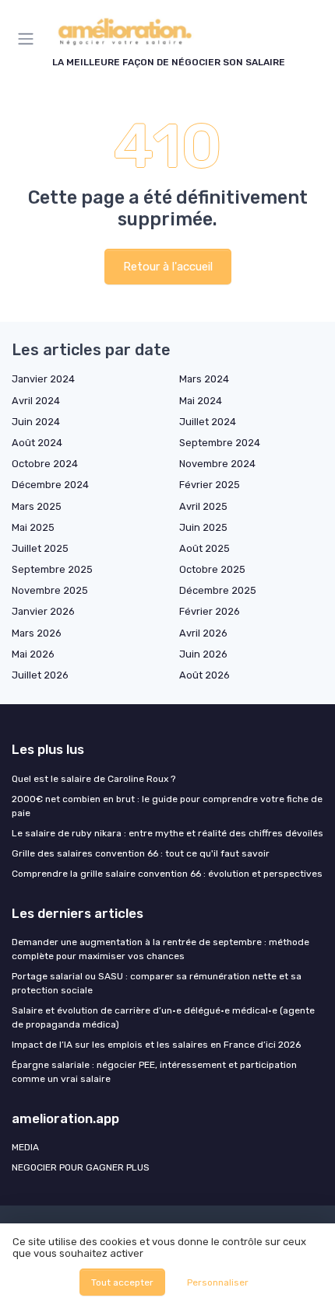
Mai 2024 (200, 401)
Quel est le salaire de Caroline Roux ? (93, 778)
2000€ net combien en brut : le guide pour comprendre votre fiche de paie (167, 806)
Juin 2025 (203, 527)
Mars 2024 (204, 379)
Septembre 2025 (52, 569)
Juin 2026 (203, 654)
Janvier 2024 (43, 379)
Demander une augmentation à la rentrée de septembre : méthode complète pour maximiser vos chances (160, 949)
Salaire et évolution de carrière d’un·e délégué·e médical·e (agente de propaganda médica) (163, 1017)
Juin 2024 (36, 421)
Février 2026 (209, 611)
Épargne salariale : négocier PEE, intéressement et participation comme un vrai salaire (154, 1071)
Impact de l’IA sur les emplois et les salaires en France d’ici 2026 (156, 1044)
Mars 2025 (37, 506)
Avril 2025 (203, 506)
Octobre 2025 (212, 569)
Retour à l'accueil (168, 267)
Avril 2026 (203, 633)
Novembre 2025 (50, 590)
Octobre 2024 (45, 463)
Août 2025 (204, 548)
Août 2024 (37, 442)
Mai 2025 (33, 527)
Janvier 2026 (43, 611)
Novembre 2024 (217, 463)
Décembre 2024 (50, 484)
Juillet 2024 (207, 421)
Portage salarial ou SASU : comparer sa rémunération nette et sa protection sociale (157, 983)
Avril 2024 (36, 401)
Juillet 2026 (40, 675)
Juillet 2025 (40, 548)
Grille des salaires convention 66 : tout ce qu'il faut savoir (141, 853)
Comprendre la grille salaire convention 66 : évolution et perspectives (167, 873)
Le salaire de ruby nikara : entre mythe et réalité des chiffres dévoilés (167, 833)
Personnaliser (218, 1282)
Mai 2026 (33, 654)
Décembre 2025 (217, 590)
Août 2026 (204, 675)
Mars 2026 (37, 633)
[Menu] (29, 39)
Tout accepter (122, 1282)
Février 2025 (209, 484)
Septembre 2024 (219, 442)
